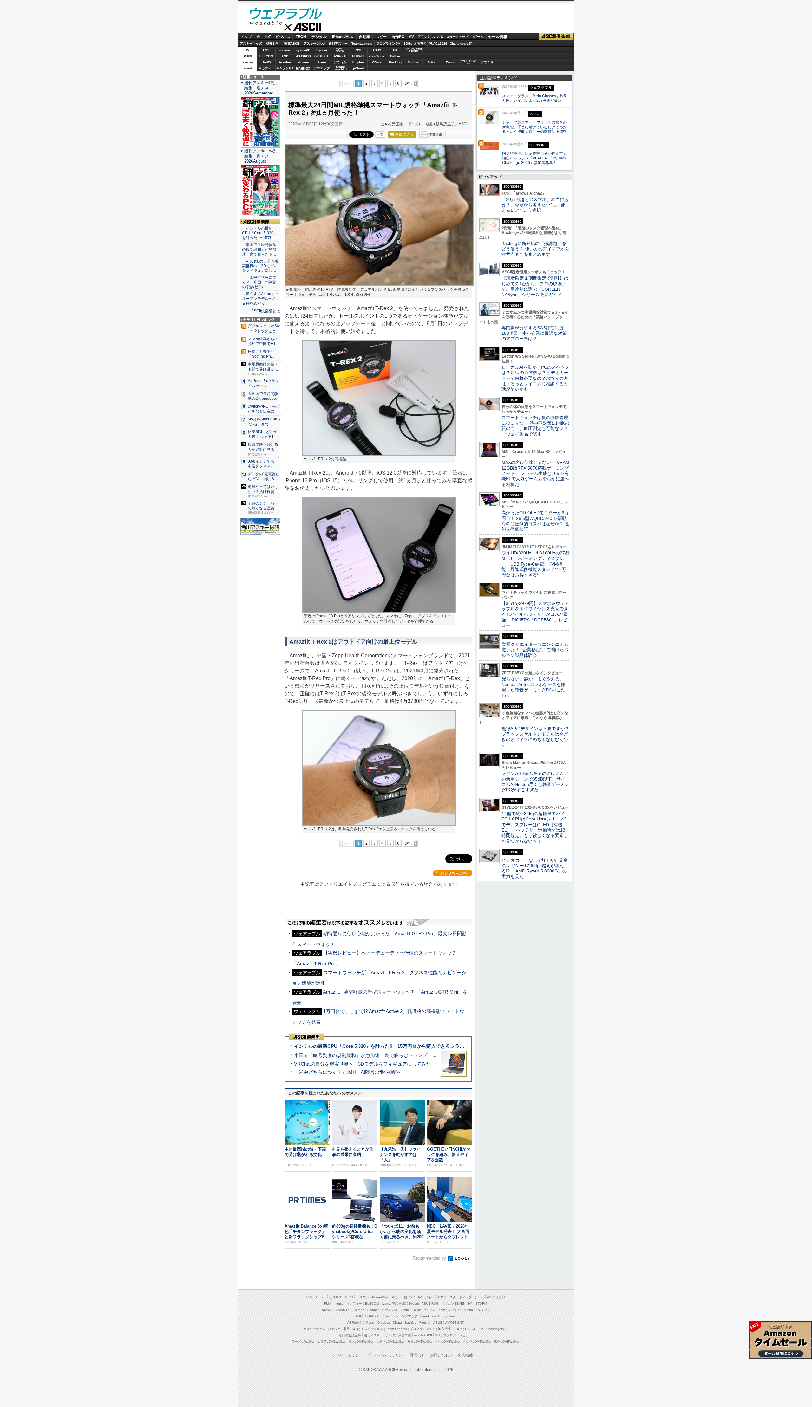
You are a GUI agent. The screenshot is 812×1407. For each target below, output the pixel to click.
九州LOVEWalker (447, 1341)
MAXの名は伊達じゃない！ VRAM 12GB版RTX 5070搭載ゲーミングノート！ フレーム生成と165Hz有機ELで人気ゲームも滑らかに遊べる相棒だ (535, 473)
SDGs (407, 43)
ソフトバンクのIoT (468, 62)
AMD (284, 56)
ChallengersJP (461, 43)
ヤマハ (432, 62)
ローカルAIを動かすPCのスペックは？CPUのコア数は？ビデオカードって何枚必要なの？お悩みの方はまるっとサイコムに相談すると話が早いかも (535, 378)
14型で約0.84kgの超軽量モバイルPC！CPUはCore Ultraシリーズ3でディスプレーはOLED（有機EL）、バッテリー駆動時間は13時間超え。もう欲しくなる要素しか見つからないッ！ (535, 827)
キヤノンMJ (284, 68)
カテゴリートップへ (452, 873)
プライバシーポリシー (386, 1355)
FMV (266, 50)
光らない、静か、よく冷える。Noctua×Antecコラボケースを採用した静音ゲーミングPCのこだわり (533, 687)
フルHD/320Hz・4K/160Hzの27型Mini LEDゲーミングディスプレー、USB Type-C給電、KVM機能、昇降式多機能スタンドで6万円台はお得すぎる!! (535, 563)
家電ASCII (291, 43)
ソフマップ (322, 68)
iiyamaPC (303, 50)
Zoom (450, 62)
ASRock (340, 56)
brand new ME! (431, 1316)
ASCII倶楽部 (556, 37)
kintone (303, 62)
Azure (321, 62)
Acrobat (285, 62)
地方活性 (420, 43)
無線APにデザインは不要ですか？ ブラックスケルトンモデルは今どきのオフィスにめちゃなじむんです (537, 737)
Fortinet (413, 62)
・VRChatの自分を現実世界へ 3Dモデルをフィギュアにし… (260, 266)
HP (395, 50)
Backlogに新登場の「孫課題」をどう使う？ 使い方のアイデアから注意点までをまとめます (535, 249)
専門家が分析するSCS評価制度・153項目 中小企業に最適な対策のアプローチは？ (534, 333)
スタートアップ (457, 37)
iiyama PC (389, 1303)
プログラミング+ (388, 43)
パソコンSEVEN (340, 50)
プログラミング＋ (422, 1329)
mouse (284, 50)
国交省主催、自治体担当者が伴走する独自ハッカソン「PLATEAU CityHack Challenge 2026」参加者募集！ (534, 158)
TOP (309, 1297)
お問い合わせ (441, 1355)
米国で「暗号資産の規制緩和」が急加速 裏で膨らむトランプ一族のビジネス (377, 1055)
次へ (409, 83)
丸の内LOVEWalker (477, 1341)
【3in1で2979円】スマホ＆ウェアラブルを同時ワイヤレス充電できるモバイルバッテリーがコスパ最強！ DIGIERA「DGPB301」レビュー (535, 614)
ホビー (381, 37)
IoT (268, 37)
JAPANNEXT (303, 68)
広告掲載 (465, 1355)
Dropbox (358, 62)
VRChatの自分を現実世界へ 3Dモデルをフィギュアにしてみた (362, 1064)
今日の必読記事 (350, 1335)
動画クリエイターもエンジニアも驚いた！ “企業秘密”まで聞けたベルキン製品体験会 (534, 650)
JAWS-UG (343, 1310)
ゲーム (478, 37)
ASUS (376, 50)
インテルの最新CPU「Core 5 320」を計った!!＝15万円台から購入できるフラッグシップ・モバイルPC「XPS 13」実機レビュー (431, 1046)
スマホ (437, 37)
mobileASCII (423, 1335)
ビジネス (283, 37)
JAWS (266, 62)
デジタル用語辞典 (398, 1335)
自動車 (364, 37)
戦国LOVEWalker (506, 1341)
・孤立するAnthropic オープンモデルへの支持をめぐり (260, 299)
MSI (358, 50)
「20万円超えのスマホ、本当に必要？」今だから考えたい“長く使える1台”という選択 (535, 205)
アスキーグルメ (315, 43)
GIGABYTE (321, 56)
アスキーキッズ (251, 43)
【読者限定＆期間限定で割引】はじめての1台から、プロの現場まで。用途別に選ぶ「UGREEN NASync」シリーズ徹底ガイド (534, 286)
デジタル (319, 37)
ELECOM (266, 56)
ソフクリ (487, 62)
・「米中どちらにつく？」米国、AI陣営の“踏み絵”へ (259, 282)
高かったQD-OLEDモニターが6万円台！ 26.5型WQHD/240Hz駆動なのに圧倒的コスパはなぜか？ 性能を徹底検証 (535, 521)
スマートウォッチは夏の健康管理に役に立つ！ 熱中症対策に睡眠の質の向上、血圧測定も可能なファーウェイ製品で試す (535, 426)
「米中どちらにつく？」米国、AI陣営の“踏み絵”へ (348, 1072)
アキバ (423, 37)
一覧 (380, 134)
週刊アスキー (338, 43)
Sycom (321, 50)
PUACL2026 (438, 43)
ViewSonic (377, 56)
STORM (481, 1303)
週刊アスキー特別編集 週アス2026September (260, 88)
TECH (301, 37)
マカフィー (266, 68)
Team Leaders (396, 1329)
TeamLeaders (361, 43)
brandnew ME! (340, 68)
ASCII (285, 28)
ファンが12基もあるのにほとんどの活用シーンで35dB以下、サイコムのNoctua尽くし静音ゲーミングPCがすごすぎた (535, 781)
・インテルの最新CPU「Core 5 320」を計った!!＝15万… (259, 233)
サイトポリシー (349, 1355)
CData (376, 62)
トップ (246, 37)
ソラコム (340, 62)
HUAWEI (358, 56)
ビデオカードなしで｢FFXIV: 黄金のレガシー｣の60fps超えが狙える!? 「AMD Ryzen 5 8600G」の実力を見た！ (534, 868)
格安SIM (272, 43)
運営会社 (417, 1355)
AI (258, 37)
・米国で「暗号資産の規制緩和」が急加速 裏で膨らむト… (259, 249)
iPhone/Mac (342, 37)
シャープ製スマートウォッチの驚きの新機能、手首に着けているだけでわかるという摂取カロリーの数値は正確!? (534, 127)
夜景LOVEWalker (419, 1341)
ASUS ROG (303, 56)
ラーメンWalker (303, 1341)
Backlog (395, 62)
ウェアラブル (285, 14)
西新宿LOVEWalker (390, 1341)
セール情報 (497, 37)
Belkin (395, 56)
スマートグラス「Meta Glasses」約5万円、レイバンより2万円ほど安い (534, 98)
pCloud (358, 68)
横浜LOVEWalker (360, 1341)
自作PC (397, 37)
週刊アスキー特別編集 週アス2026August (260, 156)
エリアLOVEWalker (331, 1341)
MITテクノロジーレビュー (453, 1335)
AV (411, 37)
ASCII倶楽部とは (265, 311)
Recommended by (430, 1258)
